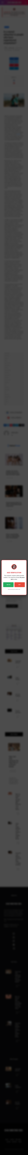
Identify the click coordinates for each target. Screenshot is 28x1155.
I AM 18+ (8, 584)
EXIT (20, 584)
